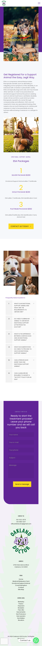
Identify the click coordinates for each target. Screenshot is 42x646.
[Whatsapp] (36, 640)
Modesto (21, 608)
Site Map (21, 589)
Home (21, 579)
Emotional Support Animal (21, 583)
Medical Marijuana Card (21, 581)
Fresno (21, 604)
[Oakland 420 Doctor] (4, 3)
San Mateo (21, 618)
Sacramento (21, 612)
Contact (21, 587)
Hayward (21, 606)
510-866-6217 (21, 522)
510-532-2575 (21, 520)
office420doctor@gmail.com (21, 524)
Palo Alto (21, 610)
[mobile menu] (39, 3)
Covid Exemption (21, 585)
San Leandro (21, 616)
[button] (21, 307)
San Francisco (21, 614)
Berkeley (21, 602)
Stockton (21, 620)
